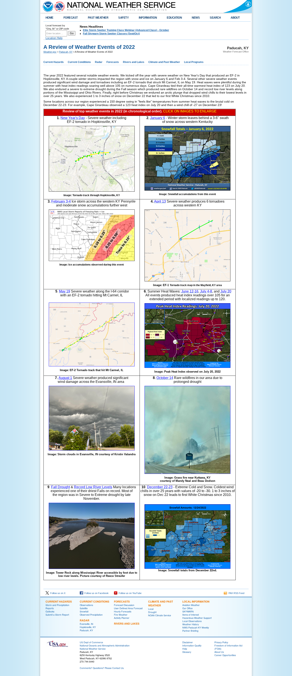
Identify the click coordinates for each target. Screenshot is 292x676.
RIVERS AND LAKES (126, 623)
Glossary (186, 652)
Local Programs (194, 62)
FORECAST (70, 17)
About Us (219, 652)
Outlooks (50, 611)
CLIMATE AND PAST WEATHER (160, 603)
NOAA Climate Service (159, 615)
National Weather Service (93, 648)
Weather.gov (49, 52)
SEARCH (215, 17)
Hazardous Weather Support (197, 617)
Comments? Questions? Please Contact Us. (102, 668)
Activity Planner (121, 617)
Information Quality (191, 645)
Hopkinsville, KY (88, 627)
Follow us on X (57, 593)
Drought (152, 612)
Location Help (54, 38)
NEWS (196, 17)
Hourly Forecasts (122, 611)
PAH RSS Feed (235, 593)
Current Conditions (79, 62)
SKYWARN (188, 611)
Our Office (187, 608)
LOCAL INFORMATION (195, 601)
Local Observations (192, 621)
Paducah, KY (65, 52)
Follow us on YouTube (129, 593)
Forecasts (112, 62)
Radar (98, 62)
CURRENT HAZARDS (59, 601)
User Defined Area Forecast (128, 608)
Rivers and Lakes (133, 62)
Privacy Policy (221, 642)
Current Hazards (53, 62)
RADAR (84, 620)
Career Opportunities (225, 655)
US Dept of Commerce (91, 642)
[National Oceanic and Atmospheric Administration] (47, 6)
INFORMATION (148, 17)
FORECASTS (122, 601)
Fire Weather (120, 614)
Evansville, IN (86, 623)
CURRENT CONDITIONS (94, 601)
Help (184, 648)
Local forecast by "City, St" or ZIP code (57, 27)
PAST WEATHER (98, 17)
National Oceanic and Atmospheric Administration (105, 645)
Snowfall (84, 611)
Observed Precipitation (91, 614)
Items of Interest (190, 614)
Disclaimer (187, 642)
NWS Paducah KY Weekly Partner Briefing (195, 629)
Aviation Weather (191, 605)
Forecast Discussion (124, 605)
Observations (86, 605)
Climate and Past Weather (164, 62)
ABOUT (235, 17)
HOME (49, 17)
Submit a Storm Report (57, 614)
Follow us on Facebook (96, 593)
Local (150, 608)
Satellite (84, 608)
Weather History (190, 624)
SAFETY (123, 17)
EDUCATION (174, 17)
